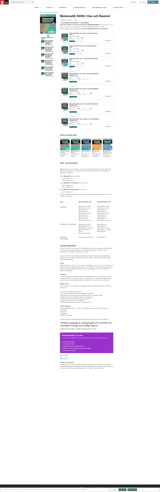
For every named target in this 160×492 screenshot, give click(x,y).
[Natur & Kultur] (4, 2)
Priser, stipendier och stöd (99, 7)
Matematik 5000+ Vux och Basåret (51, 12)
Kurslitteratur (62, 7)
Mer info (84, 489)
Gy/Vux (75, 19)
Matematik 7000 (94, 24)
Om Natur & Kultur (118, 7)
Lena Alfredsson (66, 22)
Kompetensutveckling (79, 7)
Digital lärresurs (63, 19)
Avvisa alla (122, 489)
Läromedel (49, 7)
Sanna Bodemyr (85, 22)
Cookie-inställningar (113, 489)
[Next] (112, 145)
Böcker (37, 7)
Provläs (72, 41)
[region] (80, 490)
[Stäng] (158, 489)
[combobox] (22, 2)
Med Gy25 (62, 169)
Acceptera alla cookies (132, 489)
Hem (41, 12)
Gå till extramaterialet (49, 44)
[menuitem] (38, 7)
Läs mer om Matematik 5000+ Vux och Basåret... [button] (95, 28)
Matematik (70, 19)
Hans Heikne (74, 22)
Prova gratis (73, 81)
